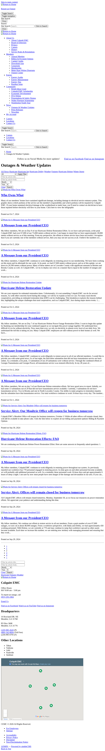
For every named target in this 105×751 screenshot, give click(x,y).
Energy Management (19, 80)
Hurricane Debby (37, 171)
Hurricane (13, 171)
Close (4, 29)
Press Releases (17, 110)
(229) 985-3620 (7, 630)
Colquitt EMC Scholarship (22, 91)
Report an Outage (8, 9)
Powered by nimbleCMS (21, 746)
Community (11, 87)
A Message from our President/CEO (25, 225)
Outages (54, 171)
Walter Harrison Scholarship (22, 100)
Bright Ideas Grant (18, 89)
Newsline (15, 112)
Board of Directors (18, 43)
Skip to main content (9, 2)
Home (8, 152)
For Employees (12, 728)
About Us (10, 38)
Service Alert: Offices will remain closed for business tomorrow (42, 492)
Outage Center (17, 73)
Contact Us (10, 123)
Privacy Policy (12, 737)
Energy (9, 75)
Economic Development (21, 93)
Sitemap (9, 731)
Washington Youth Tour (20, 103)
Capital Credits (17, 61)
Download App (17, 63)
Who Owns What (12, 195)
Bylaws (14, 45)
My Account (11, 114)
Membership (16, 68)
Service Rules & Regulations (23, 52)
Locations (10, 121)
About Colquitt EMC (19, 40)
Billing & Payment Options (22, 59)
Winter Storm (78, 171)
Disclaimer (10, 740)
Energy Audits (17, 77)
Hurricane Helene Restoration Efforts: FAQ (30, 438)
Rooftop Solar (17, 84)
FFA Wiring (16, 96)
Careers (14, 47)
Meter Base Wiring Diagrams (23, 70)
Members (10, 54)
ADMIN (4, 746)
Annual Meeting (17, 56)
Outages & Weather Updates (22, 107)
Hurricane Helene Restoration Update (26, 288)
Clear (3, 187)
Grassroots (15, 66)
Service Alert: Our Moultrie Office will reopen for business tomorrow (47, 411)
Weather (47, 171)
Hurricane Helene (66, 171)
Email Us (5, 601)
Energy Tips (16, 82)
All (2, 171)
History (14, 49)
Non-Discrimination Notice (17, 742)
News (8, 105)
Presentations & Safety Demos (23, 98)
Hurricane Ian (23, 171)
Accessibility (11, 735)
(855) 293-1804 (7, 597)
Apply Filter (22, 174)
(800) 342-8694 (7, 632)
